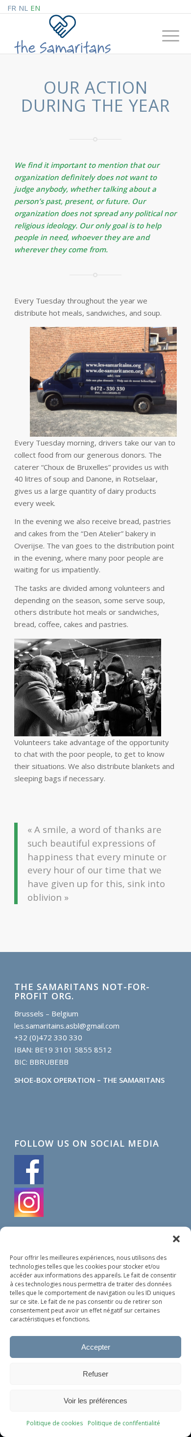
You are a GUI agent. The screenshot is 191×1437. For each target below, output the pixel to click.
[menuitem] (163, 35)
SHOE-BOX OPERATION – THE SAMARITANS (89, 1080)
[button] (176, 1239)
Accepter (95, 1347)
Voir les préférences (95, 1401)
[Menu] (163, 35)
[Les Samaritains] (79, 34)
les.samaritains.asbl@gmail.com (66, 1026)
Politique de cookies (54, 1423)
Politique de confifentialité (124, 1423)
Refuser (95, 1374)
